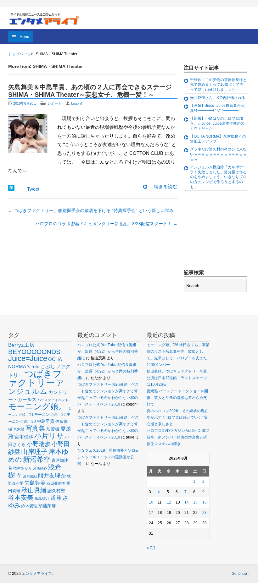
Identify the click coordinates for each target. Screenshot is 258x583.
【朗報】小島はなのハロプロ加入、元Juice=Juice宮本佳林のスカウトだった (217, 123)
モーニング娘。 (37, 406)
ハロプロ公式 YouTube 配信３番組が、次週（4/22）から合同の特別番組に (107, 351)
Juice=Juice (27, 358)
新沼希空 (37, 459)
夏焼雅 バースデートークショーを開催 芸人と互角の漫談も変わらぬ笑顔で (177, 397)
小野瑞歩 (39, 444)
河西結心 (40, 468)
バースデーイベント (53, 400)
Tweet (33, 189)
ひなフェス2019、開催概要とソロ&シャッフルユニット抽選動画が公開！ (107, 457)
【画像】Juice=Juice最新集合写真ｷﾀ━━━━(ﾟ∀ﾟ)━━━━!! (217, 108)
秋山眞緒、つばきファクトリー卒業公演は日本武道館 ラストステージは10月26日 (177, 378)
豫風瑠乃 (41, 498)
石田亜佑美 (56, 483)
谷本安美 (20, 497)
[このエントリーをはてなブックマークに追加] (11, 189)
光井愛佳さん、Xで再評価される (217, 97)
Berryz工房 (21, 345)
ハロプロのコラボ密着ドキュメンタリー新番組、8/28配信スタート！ (106, 223)
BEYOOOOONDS (34, 351)
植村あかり (22, 468)
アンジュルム (36, 387)
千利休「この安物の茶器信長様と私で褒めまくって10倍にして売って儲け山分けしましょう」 (218, 85)
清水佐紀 (30, 476)
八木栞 (19, 429)
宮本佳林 (23, 436)
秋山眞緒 (34, 490)
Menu (24, 37)
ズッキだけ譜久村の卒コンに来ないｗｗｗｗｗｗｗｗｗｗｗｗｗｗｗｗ (218, 154)
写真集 (35, 428)
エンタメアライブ (37, 573)
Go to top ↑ (241, 573)
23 (204, 512)
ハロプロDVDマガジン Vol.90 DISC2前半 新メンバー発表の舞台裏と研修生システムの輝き (178, 437)
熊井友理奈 (52, 475)
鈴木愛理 (29, 506)
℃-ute (33, 366)
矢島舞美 (35, 483)
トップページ (19, 54)
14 (186, 502)
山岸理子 (34, 451)
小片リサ (49, 436)
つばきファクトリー (35, 378)
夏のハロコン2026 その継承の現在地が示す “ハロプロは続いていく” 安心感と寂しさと (177, 417)
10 (151, 502)
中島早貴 (45, 421)
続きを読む (165, 186)
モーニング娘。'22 (50, 414)
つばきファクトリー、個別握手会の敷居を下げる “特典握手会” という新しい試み (91, 210)
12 (169, 502)
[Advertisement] (221, 230)
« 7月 (151, 548)
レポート (54, 103)
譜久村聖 (56, 490)
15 (195, 502)
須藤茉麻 (47, 505)
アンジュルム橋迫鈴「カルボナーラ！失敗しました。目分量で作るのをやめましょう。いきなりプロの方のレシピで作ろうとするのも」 (218, 177)
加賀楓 (52, 429)
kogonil (76, 103)
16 (204, 502)
